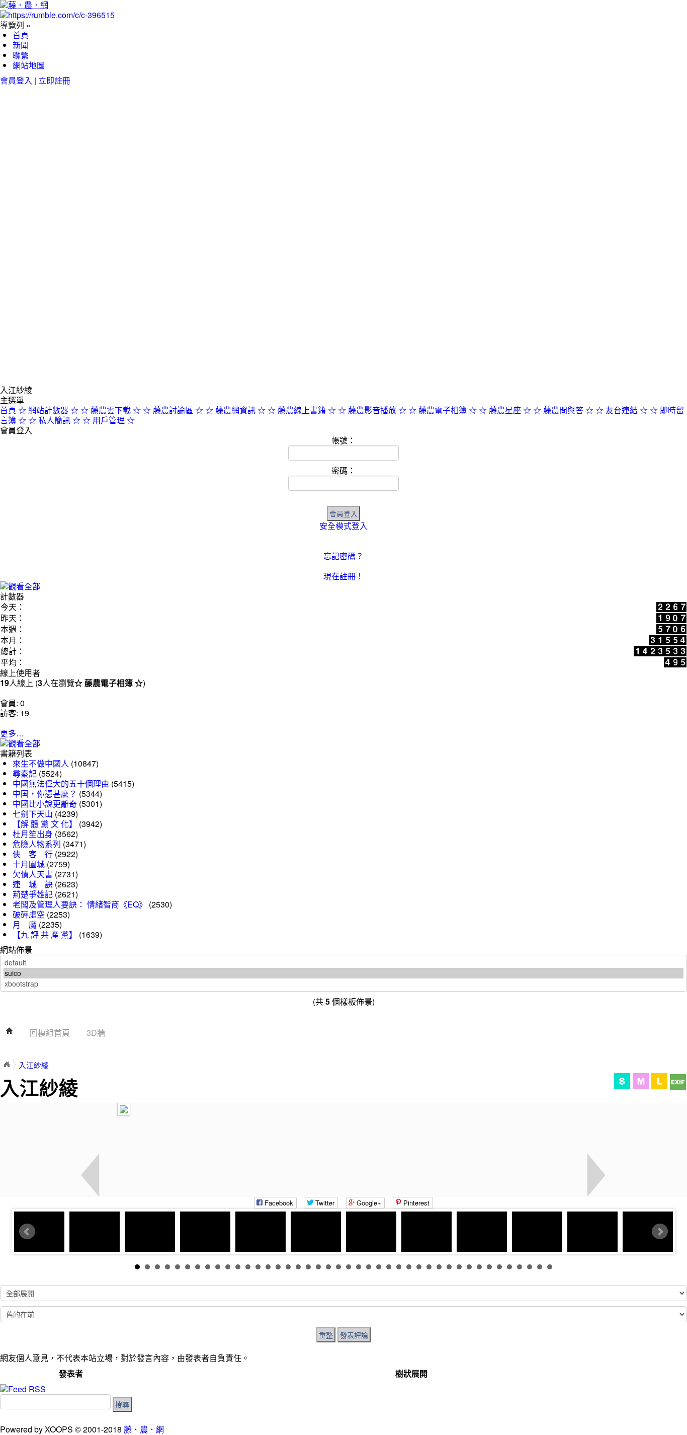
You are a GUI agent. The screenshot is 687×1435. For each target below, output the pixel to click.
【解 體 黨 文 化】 (45, 823)
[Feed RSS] (23, 1388)
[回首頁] (9, 1032)
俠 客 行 (33, 854)
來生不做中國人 (42, 763)
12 (247, 1266)
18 (308, 1266)
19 (318, 1266)
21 (338, 1266)
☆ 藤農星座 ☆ (505, 410)
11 (237, 1266)
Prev (27, 1232)
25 (378, 1266)
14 (268, 1266)
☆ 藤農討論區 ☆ (173, 410)
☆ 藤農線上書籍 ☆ (302, 410)
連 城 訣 (33, 884)
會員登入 (16, 80)
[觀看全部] (20, 585)
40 (529, 1266)
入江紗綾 (34, 1065)
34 (469, 1266)
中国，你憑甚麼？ (45, 793)
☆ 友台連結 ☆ (621, 410)
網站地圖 (29, 65)
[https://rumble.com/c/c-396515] (57, 14)
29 (418, 1266)
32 (449, 1266)
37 (499, 1266)
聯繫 (21, 55)
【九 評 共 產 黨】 (45, 934)
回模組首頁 (50, 1032)
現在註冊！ (343, 576)
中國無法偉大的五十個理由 (62, 783)
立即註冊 (54, 80)
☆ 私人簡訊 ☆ (54, 420)
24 (368, 1266)
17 (298, 1266)
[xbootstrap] (343, 983)
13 (258, 1266)
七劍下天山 (33, 813)
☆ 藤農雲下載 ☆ (110, 410)
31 (439, 1266)
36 (489, 1266)
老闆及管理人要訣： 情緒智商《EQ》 (80, 904)
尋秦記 (25, 773)
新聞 (21, 45)
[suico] (343, 973)
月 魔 (25, 924)
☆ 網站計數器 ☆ (48, 410)
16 (288, 1266)
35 (479, 1266)
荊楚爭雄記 (33, 894)
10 (227, 1266)
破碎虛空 (29, 914)
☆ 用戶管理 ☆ (108, 420)
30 (429, 1266)
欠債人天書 (33, 874)
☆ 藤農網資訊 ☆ (235, 410)
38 (509, 1266)
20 (328, 1266)
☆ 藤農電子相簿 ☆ (442, 410)
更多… (12, 733)
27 (398, 1266)
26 (388, 1266)
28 (408, 1266)
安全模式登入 (343, 526)
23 (358, 1266)
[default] (343, 962)
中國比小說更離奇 (46, 803)
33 (459, 1266)
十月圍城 (29, 864)
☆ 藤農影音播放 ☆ (372, 410)
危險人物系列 (37, 844)
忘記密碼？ (343, 556)
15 (278, 1266)
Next (660, 1232)
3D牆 (96, 1032)
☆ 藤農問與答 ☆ (563, 410)
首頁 (21, 35)
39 (519, 1266)
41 (539, 1266)
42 (549, 1266)
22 (348, 1266)
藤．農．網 (144, 1429)
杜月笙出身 (33, 834)
